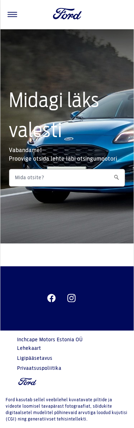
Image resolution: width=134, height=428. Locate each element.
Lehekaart (29, 348)
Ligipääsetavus (35, 358)
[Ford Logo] (67, 14)
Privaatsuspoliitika (39, 368)
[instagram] (71, 298)
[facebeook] (51, 298)
